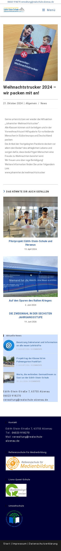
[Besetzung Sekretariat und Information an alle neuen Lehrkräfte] (8, 345)
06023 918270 (13, 2)
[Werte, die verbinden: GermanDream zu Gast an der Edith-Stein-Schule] (8, 377)
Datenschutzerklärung (43, 543)
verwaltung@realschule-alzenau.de (37, 2)
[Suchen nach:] (56, 10)
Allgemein (31, 103)
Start (6, 543)
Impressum (20, 543)
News (44, 103)
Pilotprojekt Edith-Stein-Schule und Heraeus (30, 243)
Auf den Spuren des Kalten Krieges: (30, 300)
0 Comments (36, 349)
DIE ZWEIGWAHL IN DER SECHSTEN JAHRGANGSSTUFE (30, 315)
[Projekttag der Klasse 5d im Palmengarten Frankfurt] (8, 361)
